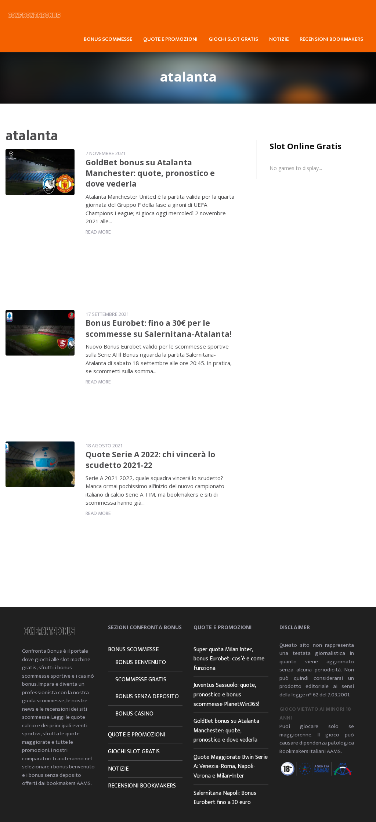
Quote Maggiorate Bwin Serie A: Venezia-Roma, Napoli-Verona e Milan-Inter (231, 766)
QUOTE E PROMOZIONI (170, 39)
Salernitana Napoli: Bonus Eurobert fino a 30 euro (225, 798)
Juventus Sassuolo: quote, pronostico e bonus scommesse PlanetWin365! (226, 694)
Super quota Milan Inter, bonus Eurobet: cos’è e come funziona (229, 659)
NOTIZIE (279, 39)
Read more (98, 232)
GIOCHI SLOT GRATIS (233, 39)
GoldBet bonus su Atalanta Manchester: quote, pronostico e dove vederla (150, 173)
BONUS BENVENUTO (140, 662)
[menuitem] (108, 38)
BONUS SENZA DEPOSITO (147, 697)
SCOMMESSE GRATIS (140, 680)
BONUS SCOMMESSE (108, 39)
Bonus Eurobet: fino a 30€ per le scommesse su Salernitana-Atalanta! (158, 328)
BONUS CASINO (134, 714)
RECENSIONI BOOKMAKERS (331, 39)
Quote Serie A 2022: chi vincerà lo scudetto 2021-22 (150, 459)
